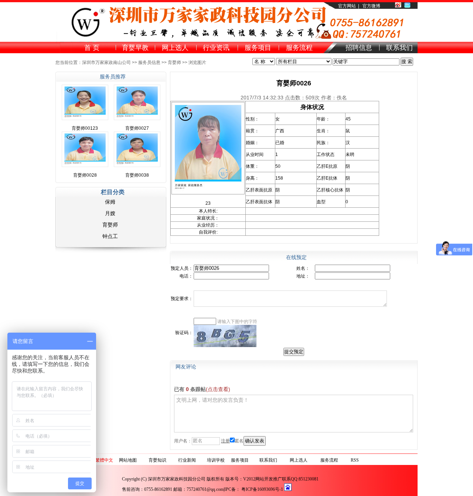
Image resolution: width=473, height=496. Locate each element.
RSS (355, 460)
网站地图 (128, 460)
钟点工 (110, 236)
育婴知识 (157, 460)
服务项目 (240, 460)
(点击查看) (218, 389)
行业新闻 (187, 460)
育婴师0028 (85, 175)
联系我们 (268, 460)
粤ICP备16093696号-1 (262, 489)
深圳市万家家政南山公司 (106, 62)
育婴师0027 (137, 128)
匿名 (239, 441)
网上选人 (298, 460)
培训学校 (216, 460)
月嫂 (110, 213)
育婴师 (174, 62)
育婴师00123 (85, 128)
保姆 (110, 202)
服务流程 (329, 460)
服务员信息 (149, 62)
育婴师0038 (137, 175)
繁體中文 (104, 460)
